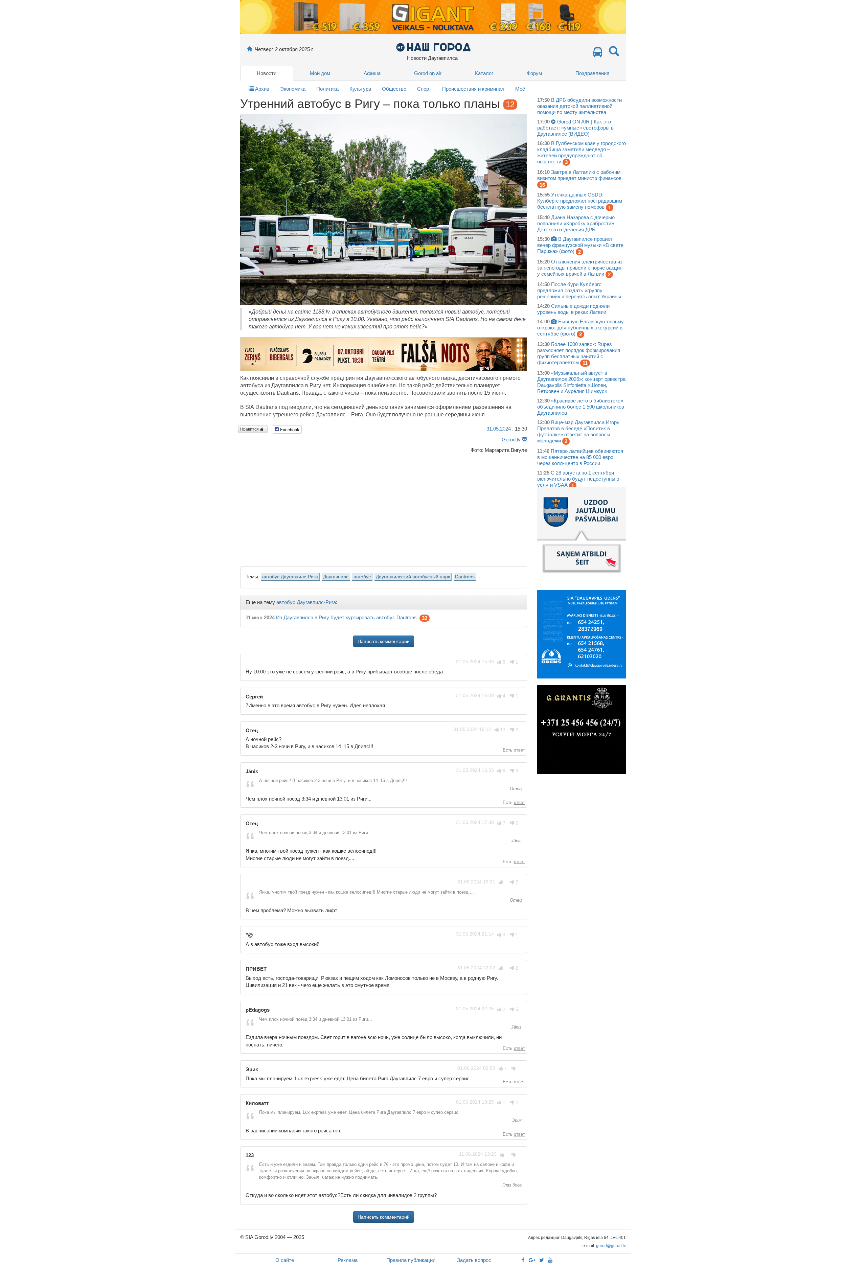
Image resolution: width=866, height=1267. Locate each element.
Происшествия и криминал (473, 89)
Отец (515, 788)
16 (542, 185)
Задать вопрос (474, 1260)
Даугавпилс (335, 576)
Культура (360, 89)
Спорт (424, 89)
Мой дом (320, 73)
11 (585, 363)
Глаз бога (511, 1185)
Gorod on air (427, 73)
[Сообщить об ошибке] (524, 439)
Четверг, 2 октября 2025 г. (284, 49)
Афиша (372, 73)
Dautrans (465, 576)
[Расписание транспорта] (597, 54)
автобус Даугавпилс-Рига (290, 576)
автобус (362, 576)
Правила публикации (410, 1260)
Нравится (250, 429)
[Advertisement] (383, 508)
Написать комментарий (384, 641)
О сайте (284, 1260)
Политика (327, 89)
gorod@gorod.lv (611, 1245)
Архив (261, 89)
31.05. (498, 429)
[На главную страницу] (249, 49)
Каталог (484, 73)
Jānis (516, 840)
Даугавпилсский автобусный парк (413, 576)
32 (424, 618)
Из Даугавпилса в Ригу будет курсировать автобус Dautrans (346, 617)
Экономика (292, 89)
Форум (534, 73)
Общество (394, 89)
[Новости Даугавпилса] (433, 47)
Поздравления (592, 73)
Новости (266, 73)
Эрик (516, 1120)
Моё (520, 89)
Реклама (348, 1260)
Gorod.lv (511, 439)
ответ (519, 750)
